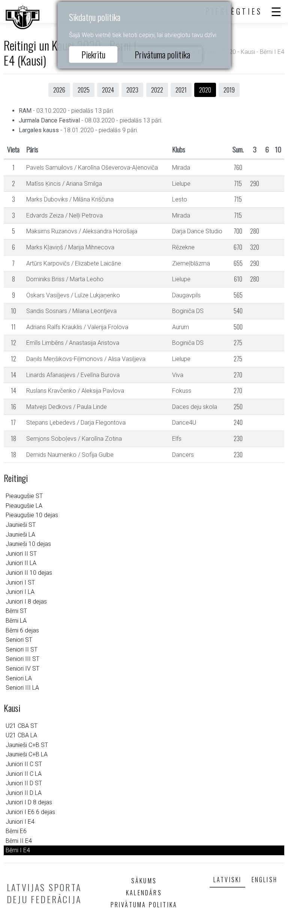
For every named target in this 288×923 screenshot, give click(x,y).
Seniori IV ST (22, 668)
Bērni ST (16, 610)
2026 (59, 89)
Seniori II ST (22, 649)
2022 (157, 89)
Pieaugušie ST (24, 496)
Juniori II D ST (24, 783)
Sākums (144, 880)
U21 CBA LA (21, 735)
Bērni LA (16, 620)
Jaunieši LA (20, 534)
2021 (181, 89)
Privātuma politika (162, 54)
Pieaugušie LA (24, 505)
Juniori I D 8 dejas (29, 802)
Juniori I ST (20, 582)
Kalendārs (144, 892)
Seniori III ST (22, 658)
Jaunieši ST (21, 524)
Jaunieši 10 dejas (28, 543)
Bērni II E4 (19, 840)
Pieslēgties (234, 11)
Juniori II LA (21, 563)
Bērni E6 (16, 831)
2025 (84, 89)
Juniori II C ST (24, 764)
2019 (229, 89)
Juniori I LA (20, 591)
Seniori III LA (22, 687)
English (265, 879)
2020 (205, 89)
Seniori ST (19, 639)
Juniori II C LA (24, 773)
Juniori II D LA (24, 792)
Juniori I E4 (20, 821)
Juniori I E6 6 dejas (30, 812)
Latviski (227, 879)
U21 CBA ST (22, 725)
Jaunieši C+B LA (27, 754)
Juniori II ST (21, 553)
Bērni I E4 (18, 850)
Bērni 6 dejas (22, 630)
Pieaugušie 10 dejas (32, 515)
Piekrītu (93, 54)
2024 (108, 89)
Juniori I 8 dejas (26, 601)
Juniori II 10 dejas (29, 572)
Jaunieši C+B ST (27, 745)
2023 (132, 89)
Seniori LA (19, 678)
